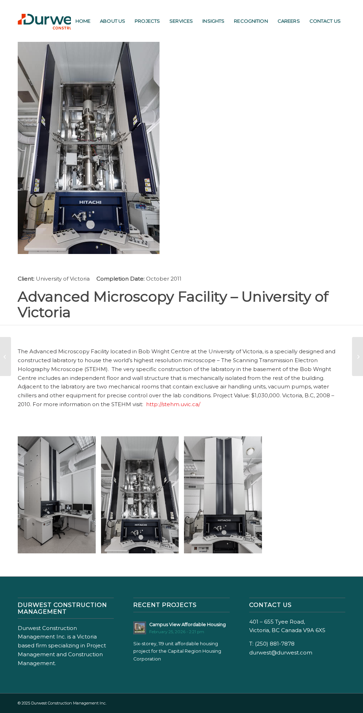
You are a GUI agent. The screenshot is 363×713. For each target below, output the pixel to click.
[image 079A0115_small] (59, 497)
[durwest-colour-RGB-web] (53, 21)
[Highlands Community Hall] (357, 356)
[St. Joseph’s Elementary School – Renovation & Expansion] (5, 356)
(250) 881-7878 (275, 643)
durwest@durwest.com (280, 652)
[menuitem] (83, 21)
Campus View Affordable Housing (187, 624)
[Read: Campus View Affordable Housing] (139, 627)
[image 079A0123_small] (225, 497)
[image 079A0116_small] (142, 497)
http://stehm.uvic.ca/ (173, 404)
